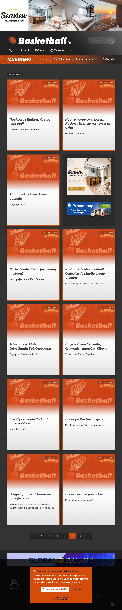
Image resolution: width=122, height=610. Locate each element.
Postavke (77, 589)
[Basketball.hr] (39, 41)
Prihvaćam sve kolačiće (55, 589)
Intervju (25, 50)
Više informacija (61, 597)
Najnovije (14, 75)
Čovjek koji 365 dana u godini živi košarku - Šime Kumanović (42, 59)
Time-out (59, 50)
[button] (72, 50)
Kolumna (40, 50)
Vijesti (12, 50)
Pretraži (111, 40)
